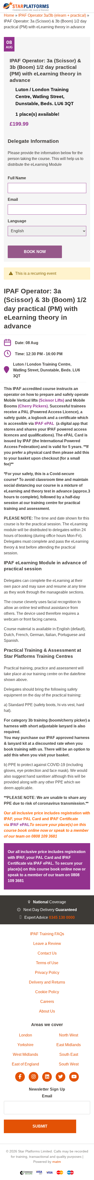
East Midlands (68, 1045)
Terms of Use (47, 963)
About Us (47, 1011)
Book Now (35, 252)
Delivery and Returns (47, 982)
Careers (47, 1001)
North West (68, 1035)
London (25, 1035)
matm (56, 1162)
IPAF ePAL (44, 423)
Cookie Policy (47, 992)
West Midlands (25, 1054)
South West (69, 1064)
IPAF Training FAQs (47, 934)
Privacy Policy (47, 972)
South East (68, 1054)
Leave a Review (47, 943)
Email (47, 1096)
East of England (25, 1064)
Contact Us (47, 953)
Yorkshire (25, 1045)
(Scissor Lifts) (51, 400)
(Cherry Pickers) (33, 406)
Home (9, 15)
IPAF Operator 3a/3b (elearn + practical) (52, 15)
